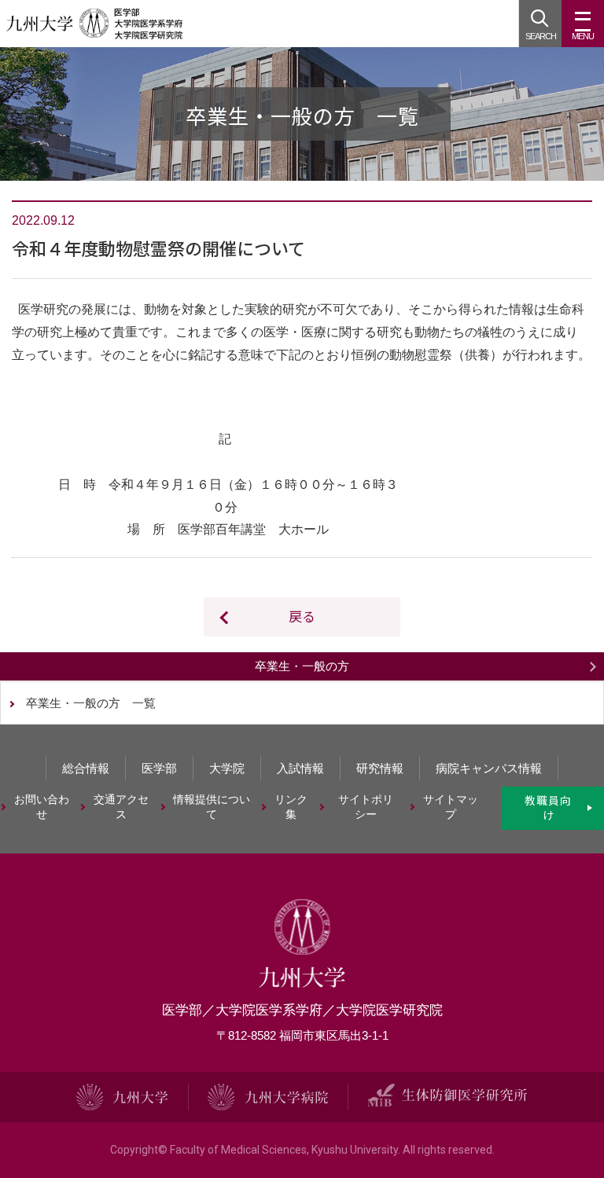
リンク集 (291, 807)
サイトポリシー (365, 807)
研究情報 (379, 768)
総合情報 (85, 768)
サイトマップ (450, 807)
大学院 (227, 768)
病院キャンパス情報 (489, 768)
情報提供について (211, 807)
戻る (302, 616)
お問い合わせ (41, 807)
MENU (583, 36)
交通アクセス (121, 807)
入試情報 (300, 768)
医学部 (159, 768)
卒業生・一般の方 (302, 666)
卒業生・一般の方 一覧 (91, 703)
